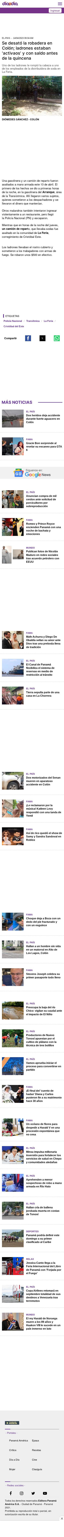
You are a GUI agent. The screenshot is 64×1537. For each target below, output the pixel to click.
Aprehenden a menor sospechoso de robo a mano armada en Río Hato (44, 1183)
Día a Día (14, 1459)
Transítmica (33, 321)
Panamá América (18, 1440)
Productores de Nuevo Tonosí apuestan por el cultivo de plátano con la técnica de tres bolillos (41, 1040)
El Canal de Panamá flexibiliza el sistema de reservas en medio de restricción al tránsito (40, 669)
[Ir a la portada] (10, 3)
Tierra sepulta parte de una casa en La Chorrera (42, 694)
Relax (30, 1259)
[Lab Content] (32, 1425)
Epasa (35, 1440)
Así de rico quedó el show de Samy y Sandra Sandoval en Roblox (44, 836)
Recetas (36, 1450)
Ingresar (55, 10)
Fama (29, 439)
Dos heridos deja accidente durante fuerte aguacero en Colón (43, 419)
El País (30, 411)
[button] (28, 338)
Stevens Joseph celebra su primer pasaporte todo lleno (43, 976)
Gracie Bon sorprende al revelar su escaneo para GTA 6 (44, 446)
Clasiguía (37, 1469)
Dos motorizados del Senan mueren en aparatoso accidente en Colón (43, 781)
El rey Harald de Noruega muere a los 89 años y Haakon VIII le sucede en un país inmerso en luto (43, 1323)
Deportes (32, 1231)
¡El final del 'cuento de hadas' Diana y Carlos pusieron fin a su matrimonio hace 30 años (44, 1095)
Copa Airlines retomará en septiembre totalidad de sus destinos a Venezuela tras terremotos (43, 1295)
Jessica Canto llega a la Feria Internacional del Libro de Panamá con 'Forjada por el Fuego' (43, 1267)
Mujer (12, 1469)
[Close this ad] (61, 1518)
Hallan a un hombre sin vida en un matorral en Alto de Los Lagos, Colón (43, 949)
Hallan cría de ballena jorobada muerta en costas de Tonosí (42, 1211)
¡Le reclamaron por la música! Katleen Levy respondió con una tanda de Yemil (43, 810)
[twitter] (33, 1494)
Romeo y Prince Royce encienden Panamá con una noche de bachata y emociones (43, 528)
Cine (34, 1459)
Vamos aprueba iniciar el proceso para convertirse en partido (43, 1066)
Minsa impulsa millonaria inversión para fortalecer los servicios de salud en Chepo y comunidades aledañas (44, 1156)
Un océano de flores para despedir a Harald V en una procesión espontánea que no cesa (43, 1129)
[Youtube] (45, 1494)
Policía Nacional (13, 321)
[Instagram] (21, 1494)
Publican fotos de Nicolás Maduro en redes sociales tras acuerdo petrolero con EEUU (42, 556)
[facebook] (11, 1494)
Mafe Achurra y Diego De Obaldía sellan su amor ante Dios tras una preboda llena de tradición (43, 641)
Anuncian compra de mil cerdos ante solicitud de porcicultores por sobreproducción (41, 501)
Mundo (30, 547)
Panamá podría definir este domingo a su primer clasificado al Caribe (42, 1238)
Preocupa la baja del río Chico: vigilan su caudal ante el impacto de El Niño (44, 1011)
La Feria (48, 321)
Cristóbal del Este (14, 326)
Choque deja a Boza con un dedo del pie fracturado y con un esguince (43, 922)
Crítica (12, 1450)
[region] (32, 26)
